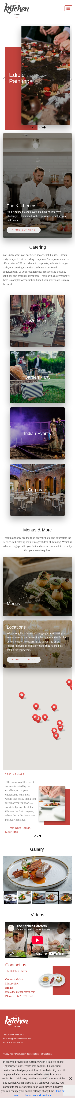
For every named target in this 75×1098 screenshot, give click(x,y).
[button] (8, 78)
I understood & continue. (38, 1095)
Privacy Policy (9, 1054)
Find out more (25, 230)
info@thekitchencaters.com (20, 991)
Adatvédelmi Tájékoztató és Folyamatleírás (34, 1054)
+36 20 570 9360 (23, 996)
